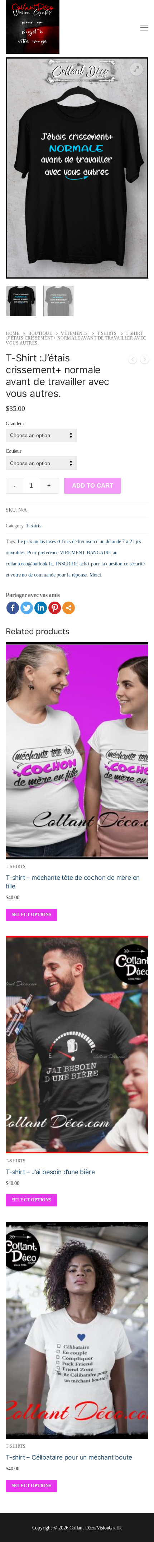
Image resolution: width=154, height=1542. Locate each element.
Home (12, 333)
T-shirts (107, 333)
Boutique (40, 333)
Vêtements (74, 333)
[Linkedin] (40, 608)
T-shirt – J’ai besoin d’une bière (50, 1172)
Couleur (13, 451)
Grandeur (15, 423)
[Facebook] (12, 608)
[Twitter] (26, 608)
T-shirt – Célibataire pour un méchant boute (69, 1457)
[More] (68, 608)
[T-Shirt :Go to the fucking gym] (144, 361)
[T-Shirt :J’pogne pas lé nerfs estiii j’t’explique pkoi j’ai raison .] (132, 361)
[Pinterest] (54, 608)
